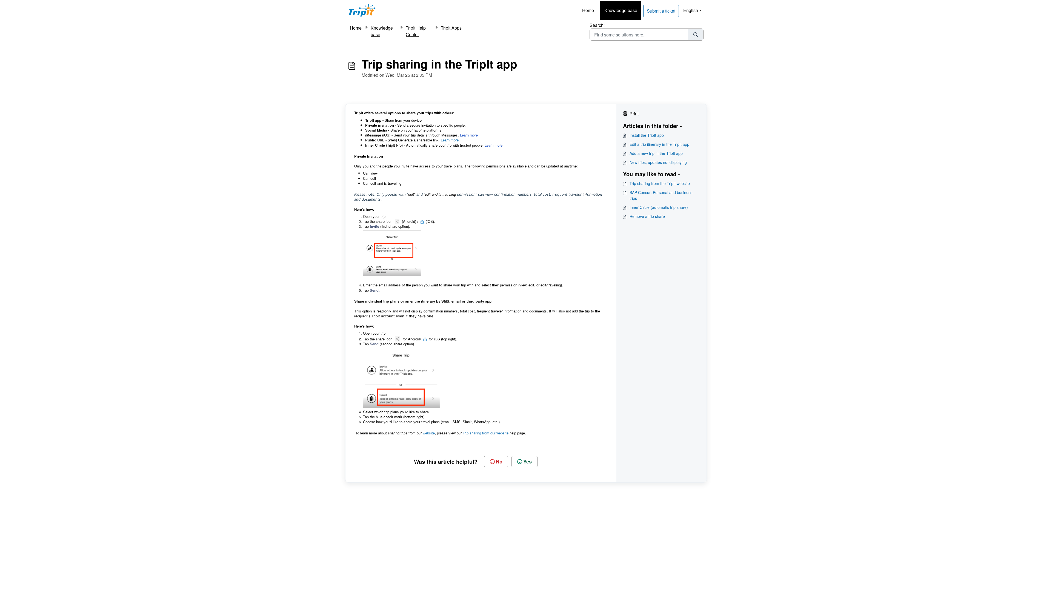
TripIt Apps (451, 28)
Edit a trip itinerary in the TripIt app (659, 144)
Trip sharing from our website (485, 433)
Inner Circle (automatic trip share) (659, 207)
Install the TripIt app (647, 135)
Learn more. (450, 140)
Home (588, 10)
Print (634, 113)
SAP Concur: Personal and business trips (661, 195)
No (499, 461)
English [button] (690, 10)
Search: (597, 25)
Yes (527, 461)
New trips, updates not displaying (658, 162)
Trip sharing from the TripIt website (660, 183)
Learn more (469, 135)
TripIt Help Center (416, 31)
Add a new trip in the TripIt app (656, 153)
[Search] (696, 35)
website (429, 433)
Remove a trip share (647, 216)
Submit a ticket (661, 11)
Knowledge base (620, 10)
